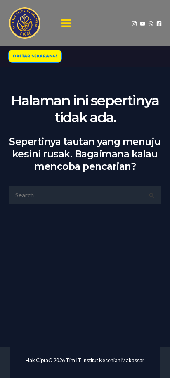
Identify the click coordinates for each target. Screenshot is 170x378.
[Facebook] (159, 23)
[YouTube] (142, 23)
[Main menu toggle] (66, 23)
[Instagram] (134, 23)
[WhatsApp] (150, 23)
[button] (35, 56)
